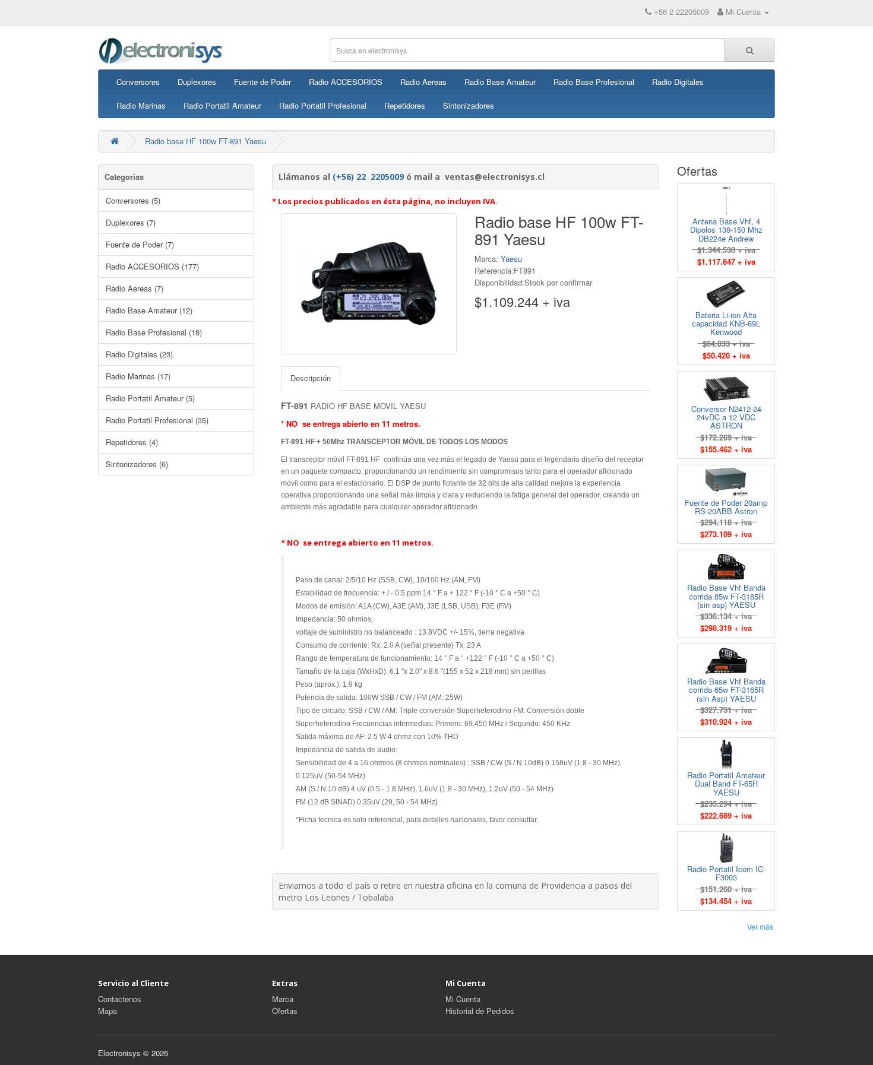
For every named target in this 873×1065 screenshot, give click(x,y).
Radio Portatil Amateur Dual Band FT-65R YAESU (726, 783)
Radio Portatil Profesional (322, 105)
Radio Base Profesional (593, 81)
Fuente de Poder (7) (140, 244)
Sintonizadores (468, 105)
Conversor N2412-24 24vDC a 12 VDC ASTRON (726, 417)
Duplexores (197, 81)
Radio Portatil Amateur (222, 105)
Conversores (138, 81)
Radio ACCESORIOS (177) (152, 266)
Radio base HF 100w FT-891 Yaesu (205, 141)
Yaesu (511, 258)
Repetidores (404, 105)
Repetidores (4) (132, 442)
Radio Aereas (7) (134, 288)
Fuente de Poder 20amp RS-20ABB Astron (726, 506)
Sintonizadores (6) (137, 464)
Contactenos (119, 998)
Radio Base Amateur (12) (149, 310)
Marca (282, 998)
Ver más (760, 926)
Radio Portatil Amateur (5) (150, 398)
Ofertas (285, 1010)
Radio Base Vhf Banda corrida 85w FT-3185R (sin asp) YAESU (726, 596)
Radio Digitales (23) (139, 354)
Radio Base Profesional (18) (154, 332)
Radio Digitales (678, 81)
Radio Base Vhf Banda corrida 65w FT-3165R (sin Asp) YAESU (726, 690)
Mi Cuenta (462, 998)
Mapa (107, 1010)
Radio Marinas (141, 105)
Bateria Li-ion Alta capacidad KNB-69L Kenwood (726, 323)
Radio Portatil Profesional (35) (157, 420)
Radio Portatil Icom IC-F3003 (726, 873)
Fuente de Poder (262, 81)
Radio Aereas (423, 81)
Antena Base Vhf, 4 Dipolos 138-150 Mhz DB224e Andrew (726, 229)
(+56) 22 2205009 (368, 176)
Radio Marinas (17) (138, 376)
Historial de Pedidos (479, 1010)
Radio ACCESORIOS (345, 81)
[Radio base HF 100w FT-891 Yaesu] (369, 283)
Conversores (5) (133, 200)
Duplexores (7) (131, 222)
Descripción (310, 377)
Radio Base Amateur (500, 81)
